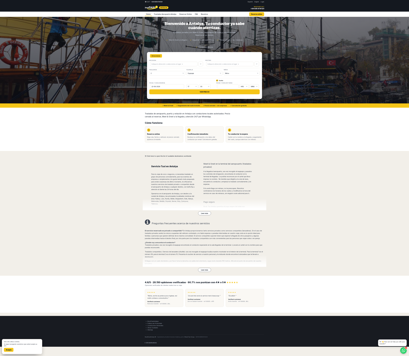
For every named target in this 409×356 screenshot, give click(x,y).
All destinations (151, 343)
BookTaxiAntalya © (150, 337)
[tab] (156, 56)
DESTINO (208, 60)
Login (262, 2)
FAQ (196, 14)
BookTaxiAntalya (153, 321)
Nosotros (204, 14)
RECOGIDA (152, 60)
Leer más (204, 213)
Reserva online (256, 14)
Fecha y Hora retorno (224, 83)
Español (250, 2)
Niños (226, 69)
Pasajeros (153, 69)
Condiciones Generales (155, 325)
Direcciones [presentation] (156, 56)
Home (148, 14)
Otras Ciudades (153, 327)
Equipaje (189, 69)
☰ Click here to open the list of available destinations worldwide (168, 156)
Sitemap (150, 330)
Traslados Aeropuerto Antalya (165, 14)
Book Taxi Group (189, 337)
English (256, 2)
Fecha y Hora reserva (157, 83)
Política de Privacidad (155, 323)
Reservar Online (185, 14)
